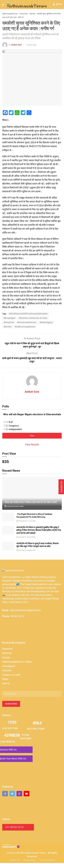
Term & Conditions (47, 860)
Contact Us (14, 860)
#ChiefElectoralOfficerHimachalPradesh (28, 314)
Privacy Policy (29, 860)
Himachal (7, 648)
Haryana (6, 670)
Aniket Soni (16, 45)
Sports (6, 683)
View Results (32, 444)
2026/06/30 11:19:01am (26, 521)
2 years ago (31, 45)
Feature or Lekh (11, 674)
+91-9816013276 (14, 827)
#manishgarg (46, 322)
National (6, 653)
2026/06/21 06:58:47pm (26, 550)
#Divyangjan (9, 318)
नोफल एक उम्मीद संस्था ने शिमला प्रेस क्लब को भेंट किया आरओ (30, 502)
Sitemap (10, 852)
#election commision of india (33, 318)
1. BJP (9, 422)
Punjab (6, 657)
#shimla (7, 327)
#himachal (9, 322)
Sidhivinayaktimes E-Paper (17, 661)
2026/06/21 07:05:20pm (26, 537)
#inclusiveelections (26, 322)
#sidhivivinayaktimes (25, 327)
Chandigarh (8, 666)
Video (5, 679)
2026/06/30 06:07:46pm (14, 506)
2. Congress (12, 425)
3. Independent (14, 429)
